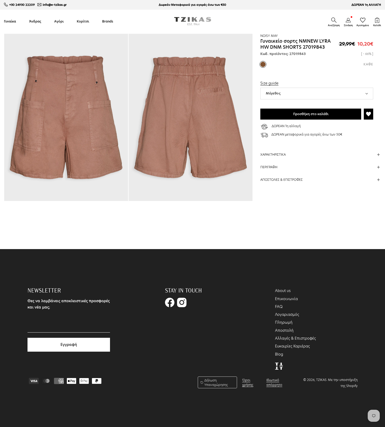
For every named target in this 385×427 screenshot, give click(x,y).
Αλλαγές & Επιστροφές (295, 338)
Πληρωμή (284, 322)
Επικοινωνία (286, 298)
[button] (334, 20)
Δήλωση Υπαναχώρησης (216, 382)
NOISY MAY (269, 35)
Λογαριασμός (287, 314)
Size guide (269, 83)
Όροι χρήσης (247, 382)
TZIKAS (321, 380)
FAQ (279, 306)
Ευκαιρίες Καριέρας (292, 346)
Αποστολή (284, 330)
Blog (279, 354)
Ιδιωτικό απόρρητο (274, 382)
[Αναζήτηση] (334, 20)
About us (283, 290)
